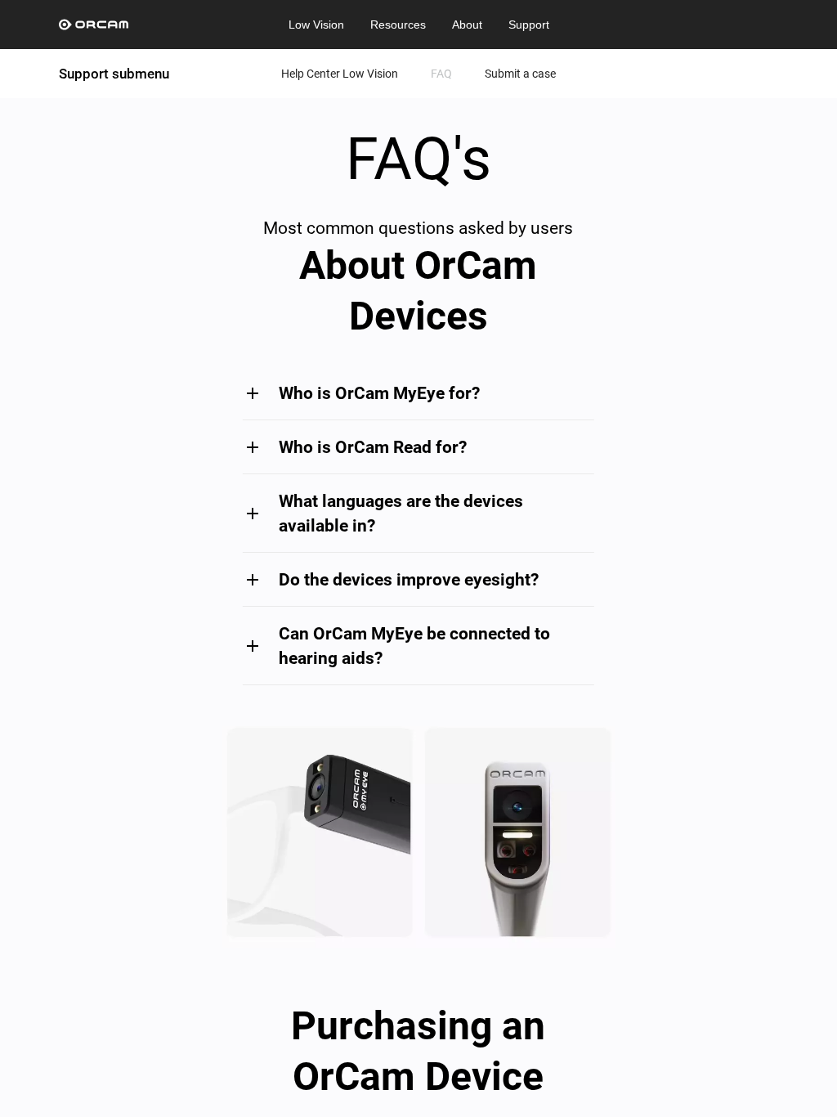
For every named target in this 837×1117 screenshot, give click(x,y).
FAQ (441, 73)
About (467, 24)
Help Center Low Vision (339, 73)
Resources (398, 24)
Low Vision (316, 24)
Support (528, 24)
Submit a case (520, 73)
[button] (418, 393)
